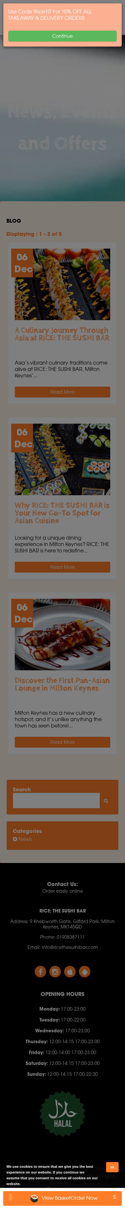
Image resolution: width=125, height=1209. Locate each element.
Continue (62, 36)
